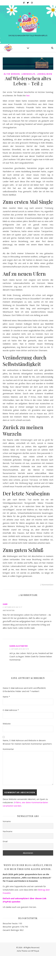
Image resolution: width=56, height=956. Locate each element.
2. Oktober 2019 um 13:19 (19, 649)
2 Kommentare (46, 584)
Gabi (5, 604)
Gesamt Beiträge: (11, 930)
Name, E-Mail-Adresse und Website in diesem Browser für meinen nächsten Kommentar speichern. (27, 742)
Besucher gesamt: (11, 926)
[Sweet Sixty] (28, 22)
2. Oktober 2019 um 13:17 (12, 607)
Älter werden (12, 74)
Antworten (8, 610)
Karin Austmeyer (19, 646)
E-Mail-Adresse (11, 710)
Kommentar (8, 749)
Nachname (7, 831)
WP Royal (35, 951)
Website (7, 723)
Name (6, 696)
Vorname (7, 821)
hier (28, 95)
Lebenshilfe (28, 74)
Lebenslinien (44, 74)
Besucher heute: (10, 923)
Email (5, 841)
